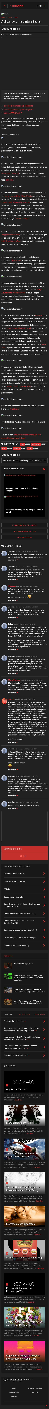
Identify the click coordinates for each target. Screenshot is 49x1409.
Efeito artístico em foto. (19, 1122)
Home (3, 17)
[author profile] (7, 35)
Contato (14, 1396)
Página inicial (24, 537)
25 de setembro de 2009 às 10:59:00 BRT (27, 551)
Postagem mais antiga (24, 531)
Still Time (9, 180)
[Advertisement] (24, 63)
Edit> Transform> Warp (10, 241)
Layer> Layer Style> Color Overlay (18, 196)
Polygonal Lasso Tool (10, 235)
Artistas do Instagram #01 (24, 964)
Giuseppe (12, 586)
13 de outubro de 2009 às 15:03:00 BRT (26, 749)
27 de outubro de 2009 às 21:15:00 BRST (27, 776)
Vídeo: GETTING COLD (13, 113)
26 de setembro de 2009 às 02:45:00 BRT (27, 656)
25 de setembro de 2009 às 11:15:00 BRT (27, 566)
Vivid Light (14, 409)
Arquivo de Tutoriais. (17, 1089)
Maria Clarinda (14, 680)
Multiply (38, 315)
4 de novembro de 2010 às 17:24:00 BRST (27, 802)
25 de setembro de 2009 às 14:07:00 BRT (25, 624)
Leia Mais (18, 1100)
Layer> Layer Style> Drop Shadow (15, 202)
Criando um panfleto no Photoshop (24, 1257)
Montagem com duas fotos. (20, 1224)
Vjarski (11, 699)
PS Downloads (14, 1392)
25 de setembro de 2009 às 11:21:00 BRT (27, 586)
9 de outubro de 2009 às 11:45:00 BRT (25, 699)
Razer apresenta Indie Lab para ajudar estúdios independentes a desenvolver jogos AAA (28, 978)
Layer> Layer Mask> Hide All (19, 328)
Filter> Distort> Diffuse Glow (19, 386)
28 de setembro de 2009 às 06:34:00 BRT (32, 680)
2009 (16, 17)
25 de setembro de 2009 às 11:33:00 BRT (27, 607)
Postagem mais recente (24, 525)
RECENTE (8, 956)
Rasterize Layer (22, 218)
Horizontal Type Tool (10, 173)
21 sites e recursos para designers (18, 106)
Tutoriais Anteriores (35, 1388)
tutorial (10, 17)
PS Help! (35, 1392)
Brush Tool (16, 260)
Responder (12, 560)
